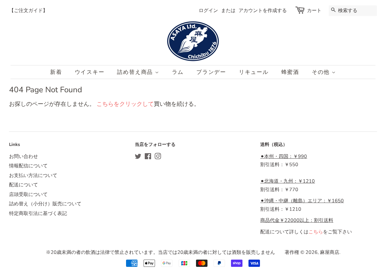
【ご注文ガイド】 (28, 10)
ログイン (208, 10)
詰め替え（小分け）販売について (45, 204)
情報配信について (28, 166)
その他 (322, 72)
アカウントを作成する (263, 10)
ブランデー (211, 72)
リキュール (254, 72)
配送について (23, 185)
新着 (56, 72)
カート (314, 10)
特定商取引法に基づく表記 (38, 213)
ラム (178, 72)
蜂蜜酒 (290, 72)
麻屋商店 (329, 252)
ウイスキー (90, 72)
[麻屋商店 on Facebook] (147, 157)
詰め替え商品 (136, 72)
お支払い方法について (33, 175)
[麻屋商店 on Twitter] (138, 157)
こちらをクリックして (125, 104)
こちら (315, 232)
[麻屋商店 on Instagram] (157, 157)
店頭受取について (28, 194)
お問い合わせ (23, 156)
